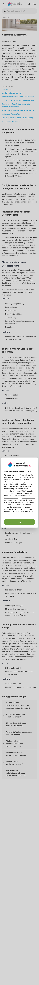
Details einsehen (28, 498)
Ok (19, 522)
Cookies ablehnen (11, 498)
